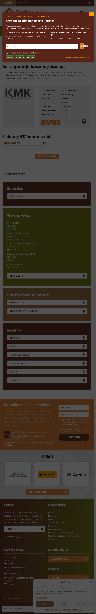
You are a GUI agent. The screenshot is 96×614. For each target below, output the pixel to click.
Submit (83, 46)
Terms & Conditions (46, 53)
